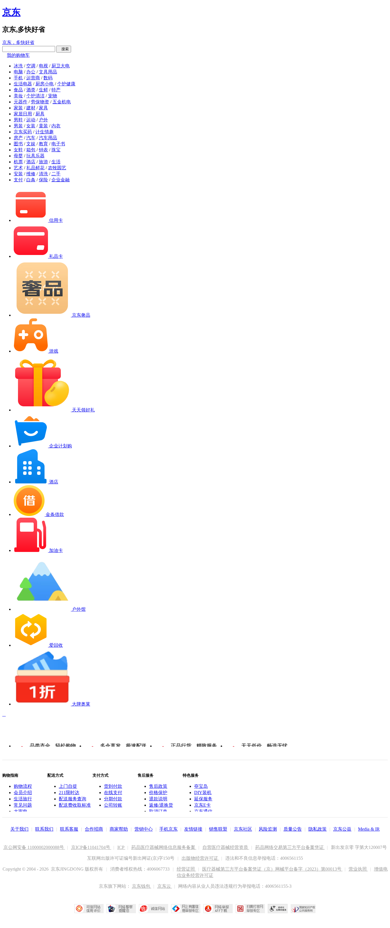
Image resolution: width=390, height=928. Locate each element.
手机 (18, 77)
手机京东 (168, 829)
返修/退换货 (161, 805)
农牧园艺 (57, 167)
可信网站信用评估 (89, 908)
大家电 (20, 811)
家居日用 (23, 113)
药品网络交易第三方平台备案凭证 (290, 847)
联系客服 (69, 829)
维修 (30, 173)
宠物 (52, 95)
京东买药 (23, 131)
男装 (18, 125)
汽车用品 (48, 137)
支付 (18, 179)
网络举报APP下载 (218, 908)
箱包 (30, 149)
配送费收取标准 (75, 805)
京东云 (164, 886)
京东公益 (342, 829)
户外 (43, 119)
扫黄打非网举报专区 (250, 908)
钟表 (43, 149)
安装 (18, 173)
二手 (56, 173)
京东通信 (203, 811)
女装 (30, 125)
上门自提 (68, 786)
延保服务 (203, 798)
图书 (18, 143)
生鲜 (43, 89)
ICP (121, 847)
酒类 (30, 89)
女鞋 (18, 149)
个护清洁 (35, 95)
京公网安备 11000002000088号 (34, 847)
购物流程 (23, 786)
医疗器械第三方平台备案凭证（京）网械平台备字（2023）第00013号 (272, 869)
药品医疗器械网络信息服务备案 (163, 847)
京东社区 (243, 829)
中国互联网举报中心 (185, 908)
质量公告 (293, 829)
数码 (48, 77)
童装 (43, 125)
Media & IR (369, 829)
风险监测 (268, 829)
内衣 (56, 125)
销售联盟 (218, 829)
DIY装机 (203, 792)
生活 (56, 161)
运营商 (33, 77)
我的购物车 (18, 55)
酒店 (30, 161)
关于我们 (19, 829)
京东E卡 (202, 805)
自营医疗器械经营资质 (225, 847)
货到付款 (113, 786)
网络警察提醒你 (121, 908)
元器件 (20, 101)
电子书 (58, 143)
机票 (18, 161)
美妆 (18, 95)
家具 (43, 107)
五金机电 (62, 101)
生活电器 (23, 83)
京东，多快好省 (18, 42)
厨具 (40, 113)
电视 (43, 65)
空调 (30, 65)
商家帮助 (119, 829)
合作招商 (94, 829)
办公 (30, 71)
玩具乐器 (35, 155)
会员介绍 (23, 792)
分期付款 (113, 798)
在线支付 (113, 792)
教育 (43, 143)
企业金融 (60, 179)
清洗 (43, 173)
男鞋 (18, 119)
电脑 (18, 71)
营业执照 (358, 869)
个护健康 (66, 83)
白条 (30, 179)
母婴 (18, 155)
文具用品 (48, 71)
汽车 (30, 137)
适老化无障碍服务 (278, 908)
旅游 (43, 161)
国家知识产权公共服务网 (303, 908)
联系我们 (44, 829)
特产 (56, 89)
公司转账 (113, 805)
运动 (30, 119)
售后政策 (158, 786)
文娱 (30, 143)
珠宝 (56, 149)
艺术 (18, 167)
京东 (11, 12)
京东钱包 (141, 886)
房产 (18, 137)
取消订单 (158, 811)
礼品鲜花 (35, 167)
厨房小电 (44, 83)
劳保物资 (40, 101)
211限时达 (69, 792)
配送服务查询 (72, 798)
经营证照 (186, 869)
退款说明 (158, 798)
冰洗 (18, 65)
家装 (18, 107)
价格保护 (158, 792)
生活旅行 (23, 798)
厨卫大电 (60, 65)
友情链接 (193, 829)
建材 (30, 107)
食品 (18, 89)
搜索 (64, 49)
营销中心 (143, 829)
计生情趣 (44, 131)
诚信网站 (153, 908)
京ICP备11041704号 (91, 847)
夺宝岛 (201, 786)
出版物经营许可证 (200, 858)
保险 (43, 179)
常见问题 (23, 805)
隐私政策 (317, 829)
